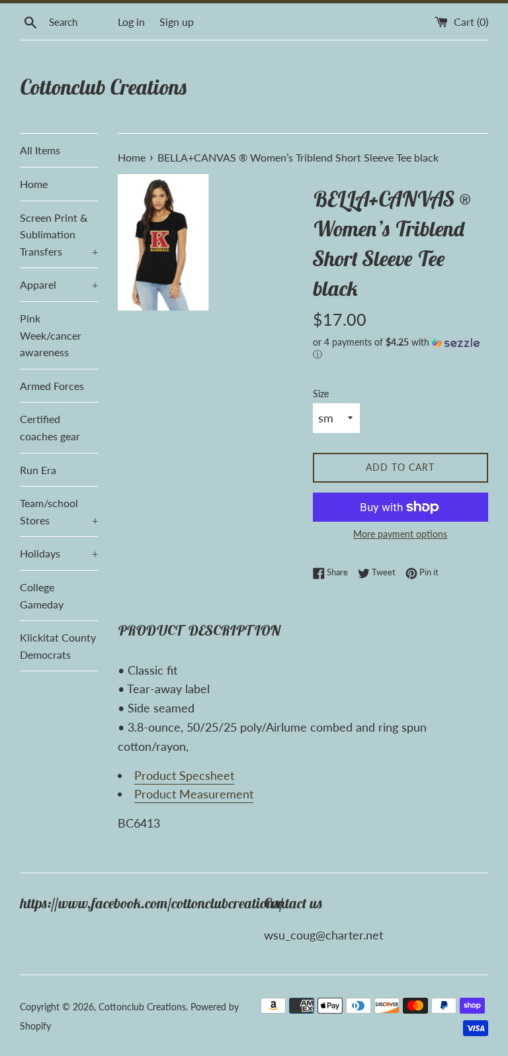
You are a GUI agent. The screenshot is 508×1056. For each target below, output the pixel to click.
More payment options (400, 534)
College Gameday (42, 595)
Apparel (59, 284)
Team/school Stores (59, 511)
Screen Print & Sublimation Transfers (59, 234)
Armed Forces (52, 385)
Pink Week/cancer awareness (50, 335)
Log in (131, 21)
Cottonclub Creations (103, 86)
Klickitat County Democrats (58, 646)
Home (34, 183)
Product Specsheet (184, 775)
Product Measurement (193, 794)
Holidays (59, 553)
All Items (40, 150)
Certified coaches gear (50, 427)
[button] (400, 348)
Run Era (38, 469)
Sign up (176, 21)
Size (321, 393)
